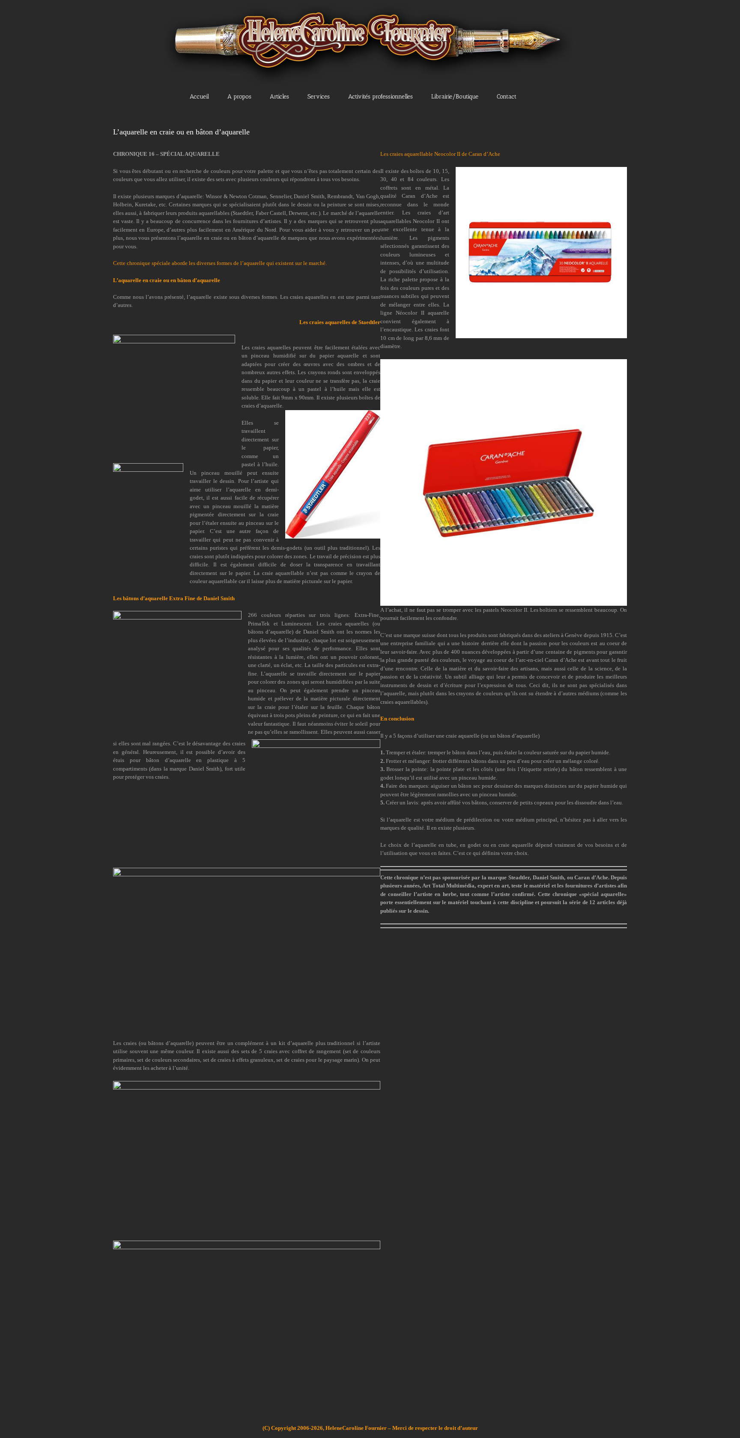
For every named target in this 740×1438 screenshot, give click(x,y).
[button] (545, 95)
